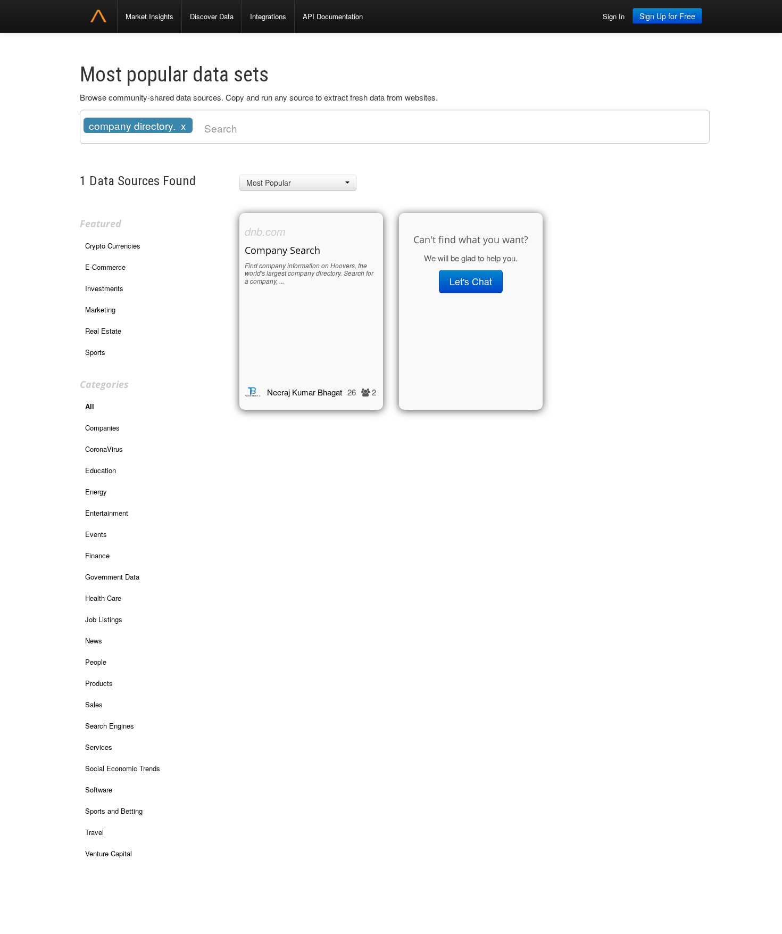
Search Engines (109, 726)
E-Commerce (105, 267)
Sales (94, 704)
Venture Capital (108, 853)
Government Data (112, 577)
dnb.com (265, 231)
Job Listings (103, 619)
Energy (96, 491)
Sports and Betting (114, 811)
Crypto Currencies (112, 246)
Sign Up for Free (667, 16)
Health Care (103, 598)
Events (96, 534)
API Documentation (333, 16)
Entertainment (106, 513)
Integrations (268, 16)
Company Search (282, 250)
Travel (94, 832)
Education (100, 470)
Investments (104, 288)
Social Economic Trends (122, 768)
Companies (102, 428)
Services (98, 747)
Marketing (100, 309)
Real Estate (103, 331)
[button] (297, 183)
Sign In (614, 16)
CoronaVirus (104, 449)
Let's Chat (471, 281)
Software (98, 789)
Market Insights (149, 16)
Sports (95, 352)
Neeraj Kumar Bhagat (304, 392)
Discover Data (212, 16)
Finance (97, 555)
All (89, 406)
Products (99, 683)
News (93, 640)
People (95, 662)
